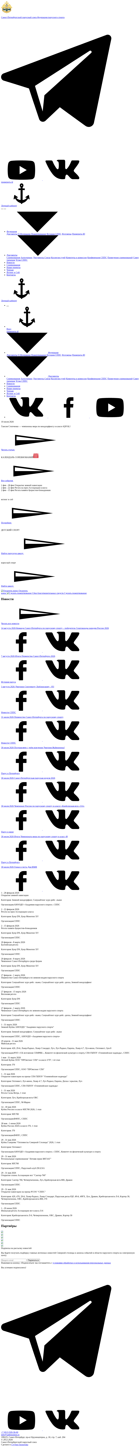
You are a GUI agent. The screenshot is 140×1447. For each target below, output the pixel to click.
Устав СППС (22, 260)
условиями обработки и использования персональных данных (82, 1263)
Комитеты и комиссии (76, 257)
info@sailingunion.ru (10, 1435)
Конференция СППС (97, 257)
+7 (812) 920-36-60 (9, 1432)
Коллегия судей (58, 257)
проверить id (7, 182)
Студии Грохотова (19, 1444)
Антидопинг (27, 257)
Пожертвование (38, 234)
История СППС (54, 234)
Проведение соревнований (120, 257)
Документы (12, 234)
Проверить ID (78, 234)
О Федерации (24, 234)
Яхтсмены (67, 234)
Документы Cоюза (41, 257)
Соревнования (13, 257)
